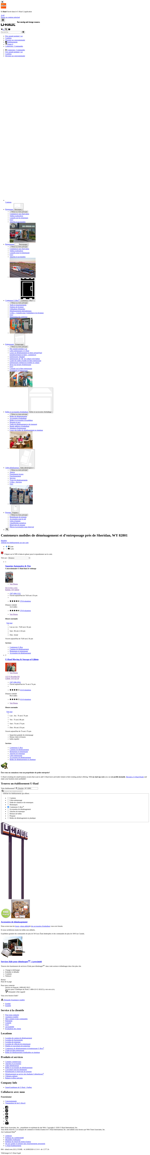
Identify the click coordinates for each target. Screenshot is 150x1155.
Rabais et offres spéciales (14, 1078)
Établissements (13, 1146)
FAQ (7, 1025)
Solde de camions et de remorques (21, 802)
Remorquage (10, 244)
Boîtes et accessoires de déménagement (18, 1068)
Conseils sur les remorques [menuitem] (19, 218)
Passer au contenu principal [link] (10, 17)
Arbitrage (8, 1136)
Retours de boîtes (15, 814)
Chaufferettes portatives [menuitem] (18, 523)
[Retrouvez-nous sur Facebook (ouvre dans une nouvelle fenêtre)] (6, 1108)
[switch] (75, 547)
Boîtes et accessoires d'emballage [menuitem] (17, 412)
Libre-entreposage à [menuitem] (19, 351)
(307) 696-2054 (15, 682)
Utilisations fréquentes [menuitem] (17, 309)
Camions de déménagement (19, 649)
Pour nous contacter (12, 1015)
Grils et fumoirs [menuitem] (15, 521)
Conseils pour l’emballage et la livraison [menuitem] (27, 313)
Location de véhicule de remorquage (18, 1044)
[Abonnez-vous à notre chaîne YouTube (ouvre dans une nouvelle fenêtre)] (7, 1124)
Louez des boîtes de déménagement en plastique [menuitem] (26, 430)
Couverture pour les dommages (16, 1070)
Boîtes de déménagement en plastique (23, 759)
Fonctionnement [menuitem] (15, 476)
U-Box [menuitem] (12, 300)
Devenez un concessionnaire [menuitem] (15, 40)
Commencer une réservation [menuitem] (19, 214)
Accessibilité (9, 1027)
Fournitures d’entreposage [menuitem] (19, 370)
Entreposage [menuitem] (9, 344)
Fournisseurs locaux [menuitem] (16, 474)
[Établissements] (9, 30)
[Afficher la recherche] (6, 29)
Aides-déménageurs (26, 468)
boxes (17, 926)
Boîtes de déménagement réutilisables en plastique (22, 1052)
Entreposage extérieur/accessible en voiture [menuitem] (24, 363)
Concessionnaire (11, 1101)
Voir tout (9, 623)
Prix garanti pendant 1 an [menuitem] (14, 36)
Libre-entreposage (16, 755)
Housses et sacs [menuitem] (15, 422)
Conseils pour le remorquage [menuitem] (20, 253)
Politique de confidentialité (14, 1138)
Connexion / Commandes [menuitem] (14, 46)
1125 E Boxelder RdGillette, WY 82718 (12, 677)
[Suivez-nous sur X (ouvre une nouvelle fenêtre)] (6, 1121)
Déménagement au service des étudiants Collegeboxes (24, 1074)
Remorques (18, 209)
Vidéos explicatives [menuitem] (16, 216)
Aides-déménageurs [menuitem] (12, 468)
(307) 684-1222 (15, 593)
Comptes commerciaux (13, 1062)
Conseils (8, 1023)
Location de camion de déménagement (18, 1038)
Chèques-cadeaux (11, 1076)
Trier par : (4, 558)
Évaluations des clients (13, 1029)
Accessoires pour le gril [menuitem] (18, 519)
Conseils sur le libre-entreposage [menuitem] (21, 369)
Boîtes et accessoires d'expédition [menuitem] (21, 420)
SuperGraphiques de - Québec (18, 1087)
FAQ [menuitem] (11, 220)
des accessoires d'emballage (40, 926)
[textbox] (28, 788)
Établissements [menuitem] (12, 42)
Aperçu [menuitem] (12, 472)
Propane (15, 512)
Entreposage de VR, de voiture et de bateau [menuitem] (25, 359)
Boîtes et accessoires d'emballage (40, 412)
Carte (12, 549)
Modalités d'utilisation (12, 1140)
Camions (12, 798)
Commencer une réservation (19, 249)
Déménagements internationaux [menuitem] (21, 311)
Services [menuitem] (12, 478)
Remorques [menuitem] (9, 209)
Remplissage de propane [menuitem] (18, 517)
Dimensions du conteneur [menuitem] (18, 317)
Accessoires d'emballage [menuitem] (18, 418)
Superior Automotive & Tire (18, 566)
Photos (14, 584)
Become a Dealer (135, 777)
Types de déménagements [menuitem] (18, 480)
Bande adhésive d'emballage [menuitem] (19, 426)
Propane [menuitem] (8, 512)
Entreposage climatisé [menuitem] (17, 357)
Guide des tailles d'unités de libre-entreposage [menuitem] (25, 361)
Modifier (4, 541)
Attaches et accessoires (13, 1064)
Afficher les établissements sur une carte (15, 543)
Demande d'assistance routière (14, 1000)
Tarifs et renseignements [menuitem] (18, 305)
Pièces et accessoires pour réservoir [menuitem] (22, 527)
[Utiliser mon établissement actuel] (17, 788)
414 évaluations (25, 690)
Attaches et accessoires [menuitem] (17, 222)
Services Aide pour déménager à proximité (21, 961)
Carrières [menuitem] (8, 38)
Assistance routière (11, 1017)
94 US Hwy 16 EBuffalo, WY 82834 (12, 589)
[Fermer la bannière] (2, 2)
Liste (11, 547)
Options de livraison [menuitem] (17, 307)
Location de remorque (13, 1042)
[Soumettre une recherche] (23, 32)
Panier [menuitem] (10, 44)
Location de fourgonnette (14, 1040)
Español (8, 1006)
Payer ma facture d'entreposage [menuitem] (20, 365)
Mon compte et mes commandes (16, 1019)
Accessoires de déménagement (20, 653)
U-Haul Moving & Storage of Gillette (22, 659)
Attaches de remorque (17, 754)
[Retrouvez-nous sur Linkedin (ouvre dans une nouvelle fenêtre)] (6, 1118)
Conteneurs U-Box (16, 647)
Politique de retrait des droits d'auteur (18, 1142)
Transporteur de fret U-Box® (15, 1103)
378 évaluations (25, 601)
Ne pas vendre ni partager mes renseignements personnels (25, 1144)
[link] (25, 25)
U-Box (27, 300)
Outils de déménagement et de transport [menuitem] (23, 424)
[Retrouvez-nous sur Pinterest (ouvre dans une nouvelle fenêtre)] (6, 1115)
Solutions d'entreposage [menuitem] (18, 428)
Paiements (8, 1021)
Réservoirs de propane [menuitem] (17, 525)
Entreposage (19, 344)
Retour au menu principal (19, 212)
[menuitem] (30, 249)
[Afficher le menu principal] (3, 20)
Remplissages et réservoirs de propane (18, 1071)
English (8, 1004)
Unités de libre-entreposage (14, 1050)
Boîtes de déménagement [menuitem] (18, 416)
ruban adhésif (24, 926)
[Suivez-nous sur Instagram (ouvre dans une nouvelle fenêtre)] (6, 1111)
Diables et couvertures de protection (17, 1046)
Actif (2, 15)
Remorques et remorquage (19, 651)
